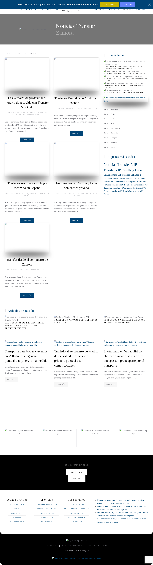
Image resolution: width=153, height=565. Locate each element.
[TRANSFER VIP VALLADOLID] (57, 432)
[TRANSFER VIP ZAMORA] (134, 432)
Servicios (45, 9)
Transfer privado (47, 513)
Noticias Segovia (110, 142)
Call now (128, 4)
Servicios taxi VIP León (135, 178)
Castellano (76, 472)
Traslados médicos (76, 504)
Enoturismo (46, 522)
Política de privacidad (73, 545)
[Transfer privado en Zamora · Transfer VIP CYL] (10, 9)
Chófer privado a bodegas (76, 509)
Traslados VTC (76, 522)
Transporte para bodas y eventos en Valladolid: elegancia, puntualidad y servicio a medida (26, 355)
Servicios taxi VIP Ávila (119, 191)
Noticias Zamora (110, 123)
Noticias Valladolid (112, 109)
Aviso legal (51, 545)
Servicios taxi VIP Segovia (125, 182)
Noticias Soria (109, 147)
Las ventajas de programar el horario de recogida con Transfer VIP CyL (27, 102)
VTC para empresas (76, 517)
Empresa (99, 9)
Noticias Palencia (111, 133)
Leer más (27, 140)
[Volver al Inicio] (76, 9)
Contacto (113, 9)
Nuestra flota (27, 9)
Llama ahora (109, 4)
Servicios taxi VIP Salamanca (121, 188)
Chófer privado (47, 517)
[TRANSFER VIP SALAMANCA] (95, 432)
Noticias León (109, 119)
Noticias (128, 9)
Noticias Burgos (110, 138)
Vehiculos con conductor (115, 178)
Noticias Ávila (109, 114)
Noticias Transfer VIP (120, 164)
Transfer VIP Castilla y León (123, 170)
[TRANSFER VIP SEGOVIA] (19, 432)
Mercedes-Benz (17, 522)
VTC (56, 9)
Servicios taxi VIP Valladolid (123, 185)
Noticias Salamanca (112, 128)
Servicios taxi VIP (113, 174)
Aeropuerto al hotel (47, 509)
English (141, 9)
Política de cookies (98, 545)
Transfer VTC (76, 513)
